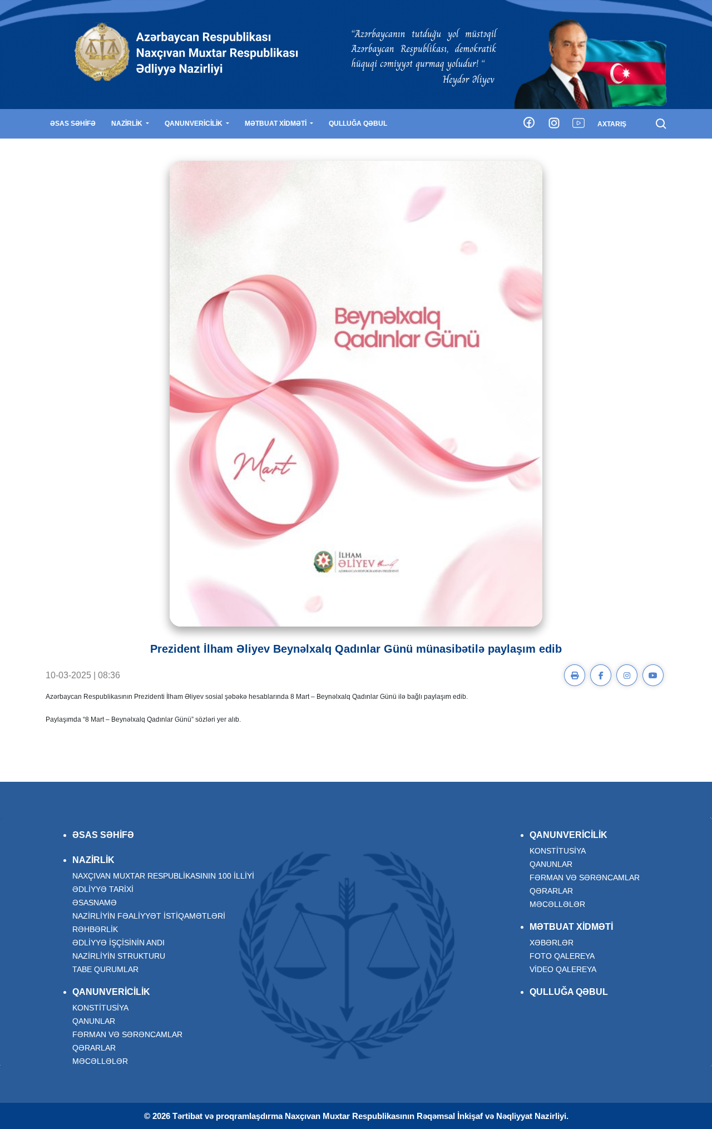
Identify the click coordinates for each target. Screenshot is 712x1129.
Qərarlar (94, 1047)
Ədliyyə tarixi (103, 889)
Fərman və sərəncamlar (127, 1034)
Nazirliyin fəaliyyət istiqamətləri (148, 915)
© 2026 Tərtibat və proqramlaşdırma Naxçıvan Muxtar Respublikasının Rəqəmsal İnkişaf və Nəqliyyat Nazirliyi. (356, 1116)
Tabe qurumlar (105, 969)
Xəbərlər (551, 942)
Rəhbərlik (95, 929)
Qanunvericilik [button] (194, 123)
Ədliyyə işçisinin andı (118, 942)
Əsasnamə (94, 902)
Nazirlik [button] (127, 123)
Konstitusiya (100, 1007)
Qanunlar (93, 1021)
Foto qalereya (562, 955)
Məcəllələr (100, 1061)
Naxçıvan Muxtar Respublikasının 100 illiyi (163, 875)
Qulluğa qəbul (358, 123)
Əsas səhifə (73, 123)
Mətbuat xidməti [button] (276, 123)
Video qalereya (563, 969)
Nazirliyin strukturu (118, 955)
